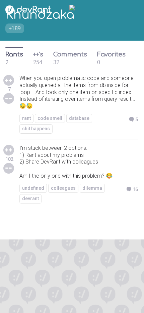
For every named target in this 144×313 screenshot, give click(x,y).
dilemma (92, 188)
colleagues (63, 188)
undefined (33, 188)
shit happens (36, 128)
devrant (30, 198)
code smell (50, 118)
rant (26, 118)
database (79, 118)
